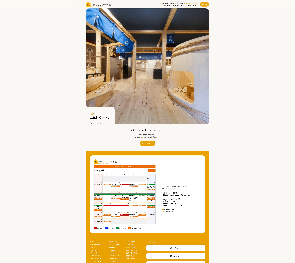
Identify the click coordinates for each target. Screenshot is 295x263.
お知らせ (184, 5)
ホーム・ (93, 123)
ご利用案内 (175, 5)
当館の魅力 (167, 5)
